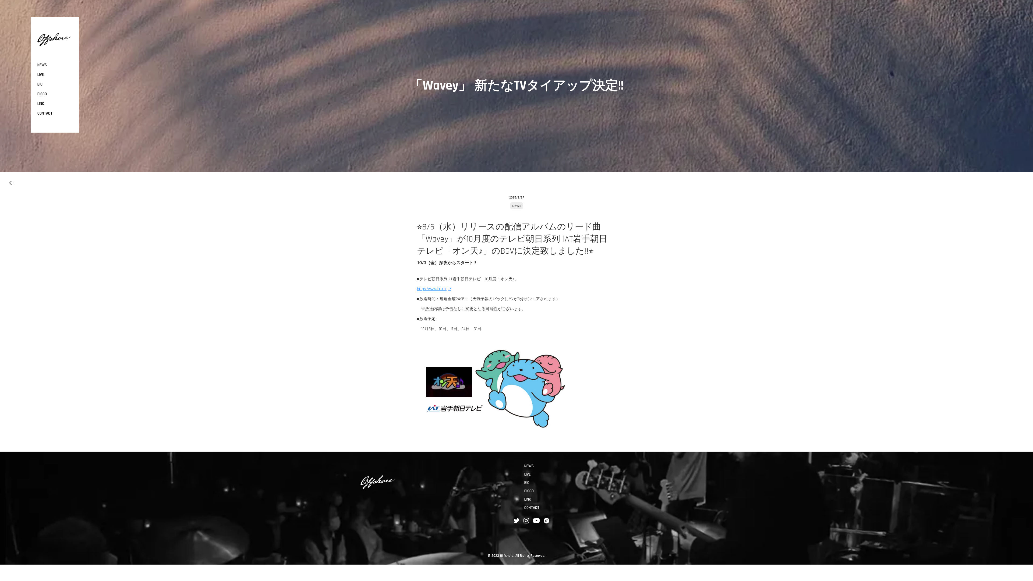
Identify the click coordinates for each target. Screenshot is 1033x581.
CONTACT (44, 113)
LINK (40, 103)
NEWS (516, 205)
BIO (40, 84)
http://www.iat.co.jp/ (434, 289)
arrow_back (11, 183)
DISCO (42, 94)
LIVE (40, 74)
